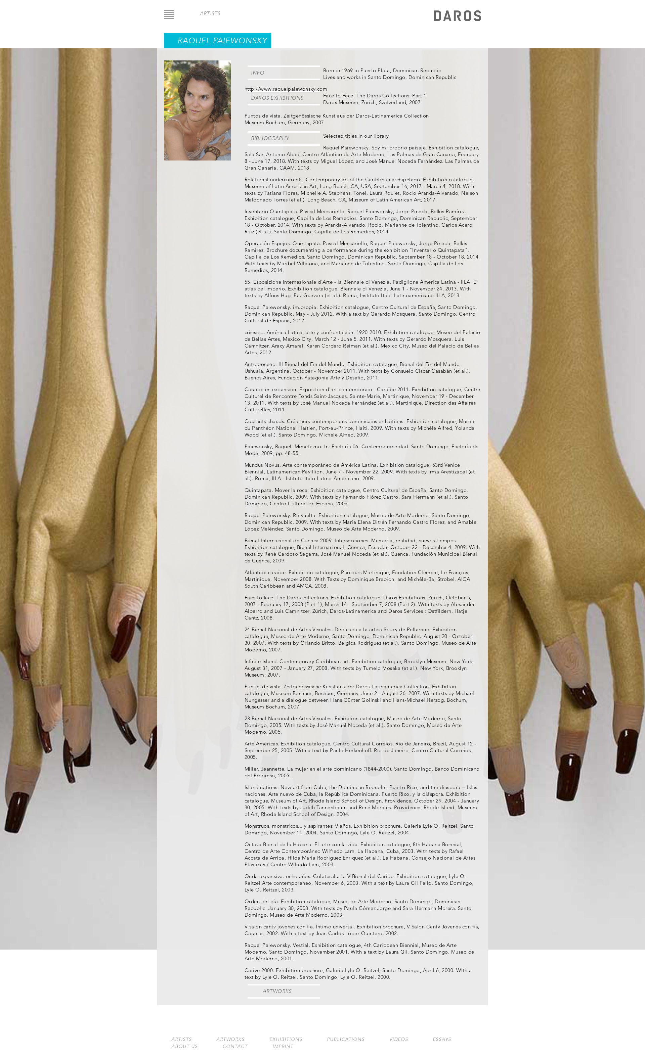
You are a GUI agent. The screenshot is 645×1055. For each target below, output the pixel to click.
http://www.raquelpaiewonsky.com (286, 89)
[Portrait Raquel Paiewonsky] (197, 158)
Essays (442, 1039)
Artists (181, 1039)
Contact (235, 1046)
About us (184, 1046)
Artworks (277, 991)
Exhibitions (285, 1039)
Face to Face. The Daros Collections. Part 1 (375, 95)
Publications (345, 1039)
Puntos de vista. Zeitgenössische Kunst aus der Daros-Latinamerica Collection (337, 115)
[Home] (457, 16)
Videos (398, 1039)
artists (210, 13)
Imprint (282, 1046)
